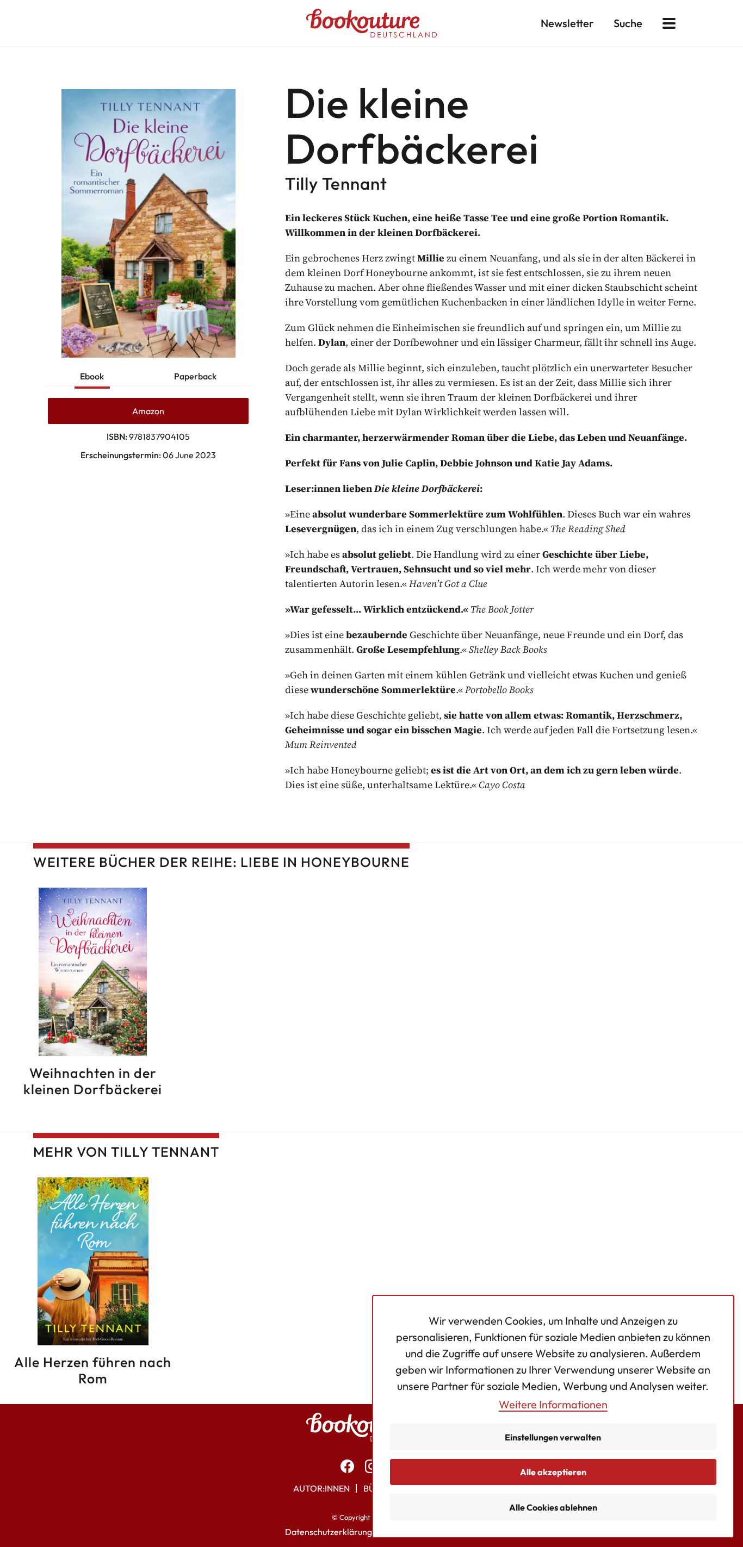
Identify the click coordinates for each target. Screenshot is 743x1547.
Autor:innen (321, 1488)
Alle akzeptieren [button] (553, 1472)
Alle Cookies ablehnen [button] (553, 1507)
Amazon (148, 411)
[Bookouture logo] (371, 23)
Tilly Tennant (336, 183)
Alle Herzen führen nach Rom (92, 1370)
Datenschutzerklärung (328, 1531)
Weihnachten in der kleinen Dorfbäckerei (92, 1081)
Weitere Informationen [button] (553, 1404)
